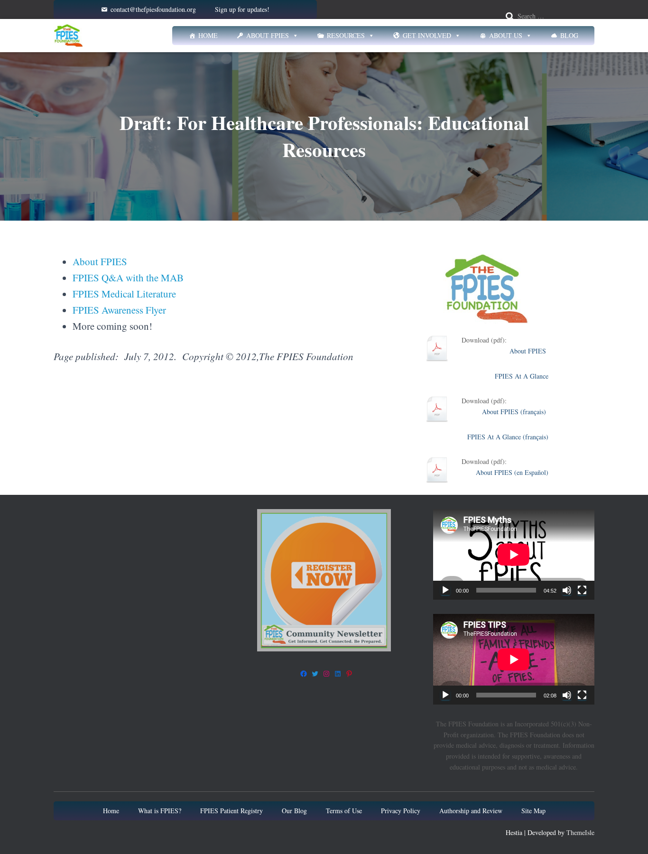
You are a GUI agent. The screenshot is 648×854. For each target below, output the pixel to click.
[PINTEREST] (349, 674)
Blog (569, 35)
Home (208, 35)
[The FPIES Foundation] (68, 35)
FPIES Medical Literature (124, 293)
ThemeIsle (580, 832)
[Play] (445, 590)
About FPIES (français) (515, 411)
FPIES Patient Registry (231, 810)
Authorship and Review (470, 810)
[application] (513, 554)
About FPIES (267, 35)
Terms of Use (344, 810)
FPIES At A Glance (521, 376)
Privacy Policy (400, 810)
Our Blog (294, 810)
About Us (505, 35)
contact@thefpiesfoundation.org (153, 9)
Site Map (533, 810)
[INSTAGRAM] (326, 674)
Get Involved (427, 35)
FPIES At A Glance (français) (507, 436)
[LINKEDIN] (338, 674)
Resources (346, 35)
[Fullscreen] (582, 590)
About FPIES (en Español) (512, 472)
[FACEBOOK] (303, 674)
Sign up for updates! (242, 9)
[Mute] (567, 590)
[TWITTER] (315, 674)
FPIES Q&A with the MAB (128, 277)
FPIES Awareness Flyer (119, 309)
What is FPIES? (159, 810)
